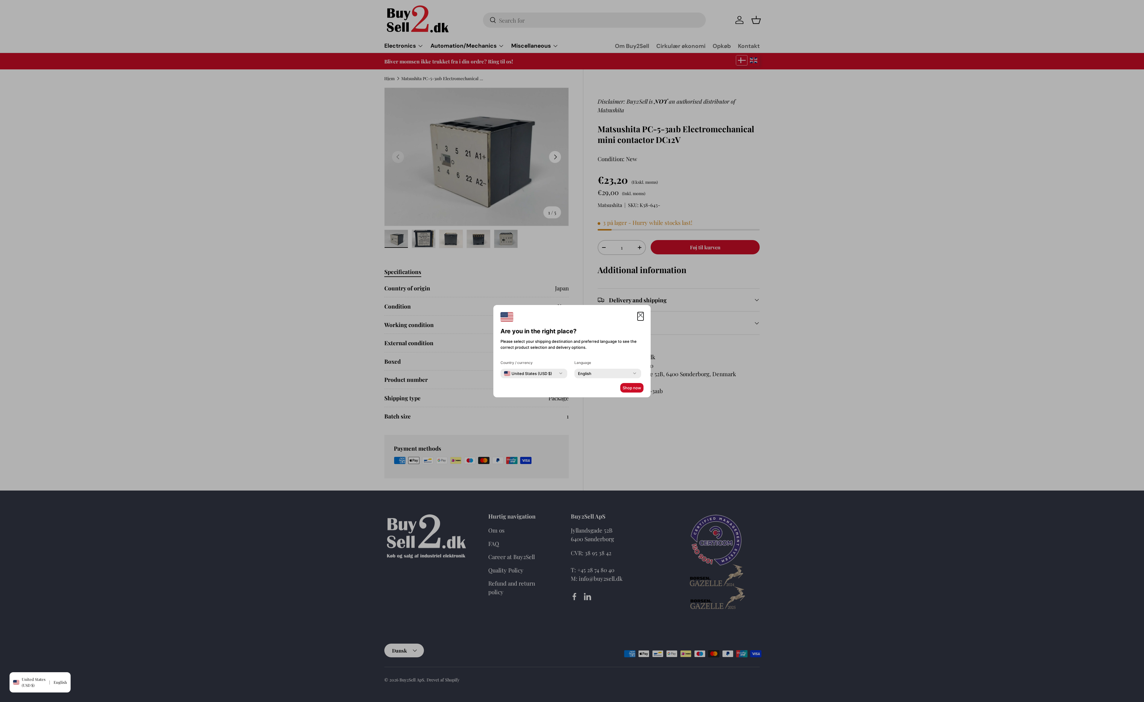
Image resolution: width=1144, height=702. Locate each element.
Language (582, 362)
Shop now (632, 387)
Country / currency (516, 362)
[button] (641, 316)
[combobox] (528, 373)
